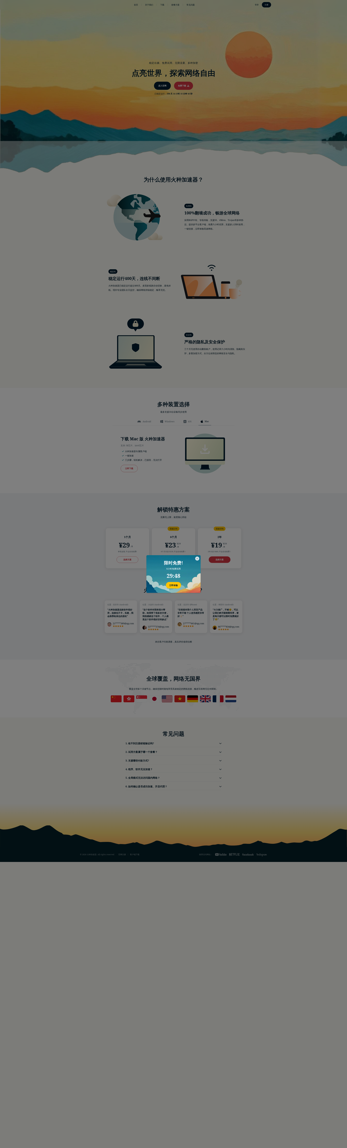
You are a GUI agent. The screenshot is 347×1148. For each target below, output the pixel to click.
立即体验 (173, 585)
